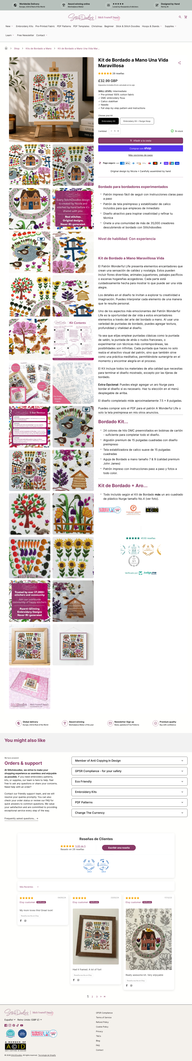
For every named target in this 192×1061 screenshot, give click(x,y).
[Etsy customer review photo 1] (96, 936)
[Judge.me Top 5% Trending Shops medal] (120, 561)
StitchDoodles (16, 1055)
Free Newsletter (26, 36)
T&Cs (98, 1036)
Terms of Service (103, 1017)
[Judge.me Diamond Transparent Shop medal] (103, 864)
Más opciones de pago (140, 155)
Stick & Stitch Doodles (128, 26)
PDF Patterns (64, 26)
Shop (17, 48)
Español (10, 1019)
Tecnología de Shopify (47, 1055)
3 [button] (97, 996)
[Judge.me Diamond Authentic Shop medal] (89, 864)
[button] (105, 73)
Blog (98, 1040)
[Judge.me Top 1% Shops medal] (148, 550)
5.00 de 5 (80, 846)
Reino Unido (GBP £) (30, 1019)
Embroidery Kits (25, 27)
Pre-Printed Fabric (45, 26)
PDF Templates (81, 26)
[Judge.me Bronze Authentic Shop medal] (134, 550)
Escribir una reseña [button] (119, 847)
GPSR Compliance (104, 1013)
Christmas (97, 26)
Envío (116, 85)
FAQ (98, 1045)
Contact (99, 1050)
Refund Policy (102, 1022)
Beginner (109, 26)
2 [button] (92, 996)
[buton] (10, 1019)
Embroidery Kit (108, 121)
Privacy (99, 1031)
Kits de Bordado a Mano (39, 48)
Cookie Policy (102, 1026)
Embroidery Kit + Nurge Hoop (137, 121)
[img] (26, 898)
